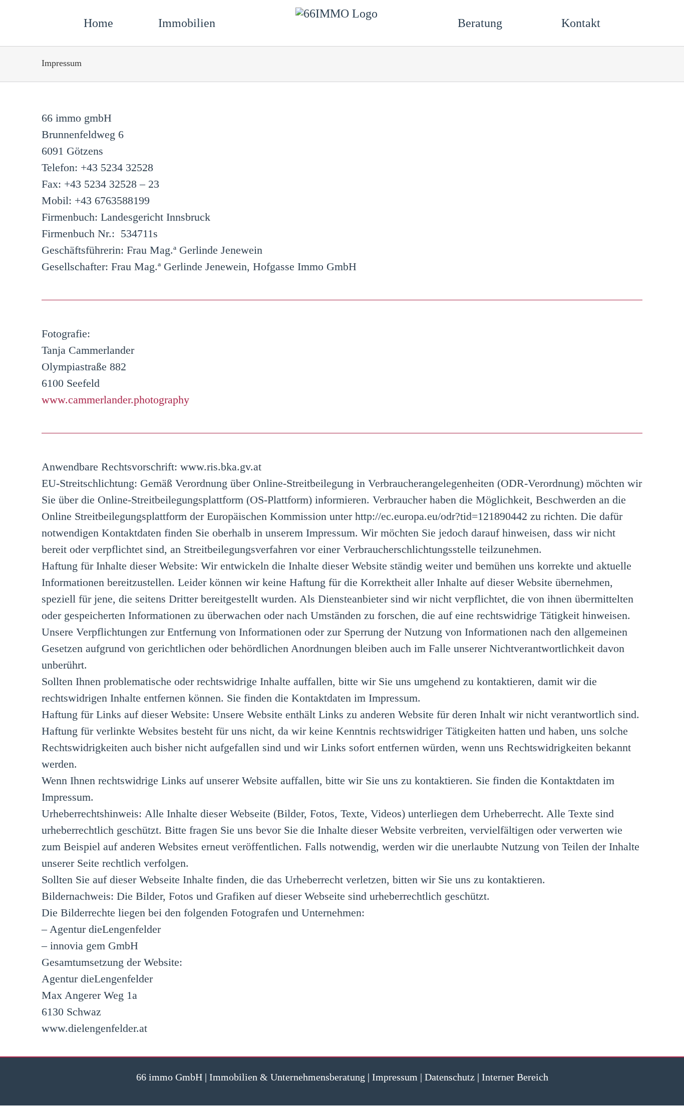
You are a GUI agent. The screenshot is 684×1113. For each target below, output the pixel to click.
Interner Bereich (515, 1076)
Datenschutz (450, 1076)
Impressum (395, 1076)
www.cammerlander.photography (115, 399)
